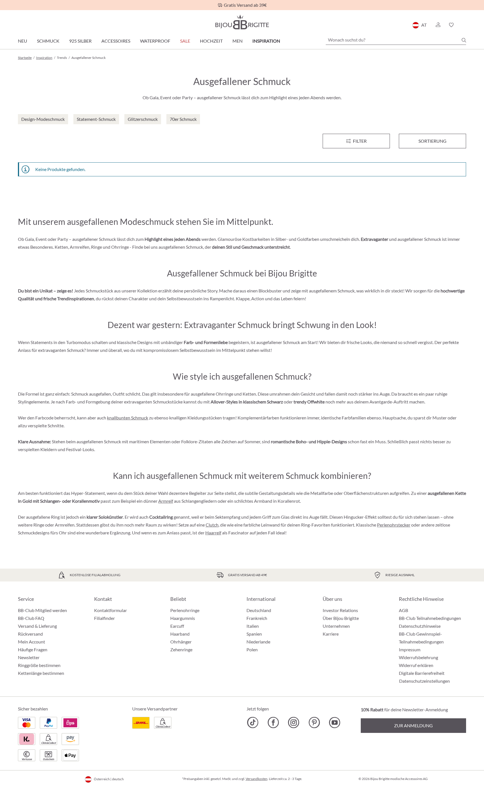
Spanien (254, 633)
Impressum (409, 649)
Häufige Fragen (32, 649)
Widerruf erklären (416, 665)
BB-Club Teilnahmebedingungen (430, 618)
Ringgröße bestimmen (39, 665)
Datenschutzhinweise (420, 626)
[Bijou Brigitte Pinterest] (314, 722)
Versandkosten (256, 779)
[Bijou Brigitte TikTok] (252, 722)
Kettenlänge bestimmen (41, 673)
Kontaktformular (110, 610)
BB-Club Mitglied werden (42, 610)
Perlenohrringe (184, 610)
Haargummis (182, 618)
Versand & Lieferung (37, 626)
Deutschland (258, 610)
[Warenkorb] (464, 25)
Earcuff (177, 626)
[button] (438, 25)
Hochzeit (211, 40)
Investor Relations (340, 610)
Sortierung (432, 141)
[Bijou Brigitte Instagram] (293, 722)
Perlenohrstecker (393, 524)
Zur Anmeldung (413, 725)
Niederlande (258, 641)
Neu (22, 40)
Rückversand (30, 633)
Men (237, 40)
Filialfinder (104, 618)
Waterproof (155, 40)
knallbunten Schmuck (127, 417)
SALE (185, 40)
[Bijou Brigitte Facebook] (273, 722)
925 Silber (80, 40)
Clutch (212, 524)
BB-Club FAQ (31, 618)
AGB (403, 610)
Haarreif (213, 532)
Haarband (180, 633)
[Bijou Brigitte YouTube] (334, 722)
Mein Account (31, 641)
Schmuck (48, 40)
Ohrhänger (181, 641)
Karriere (331, 633)
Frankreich (256, 618)
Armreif (165, 501)
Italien (252, 626)
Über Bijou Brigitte (341, 618)
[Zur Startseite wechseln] (242, 22)
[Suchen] (464, 40)
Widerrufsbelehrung (418, 657)
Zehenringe (181, 649)
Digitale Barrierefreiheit (422, 673)
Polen (252, 649)
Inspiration (266, 40)
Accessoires (115, 40)
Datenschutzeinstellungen (424, 681)
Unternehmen (336, 626)
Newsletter (28, 657)
